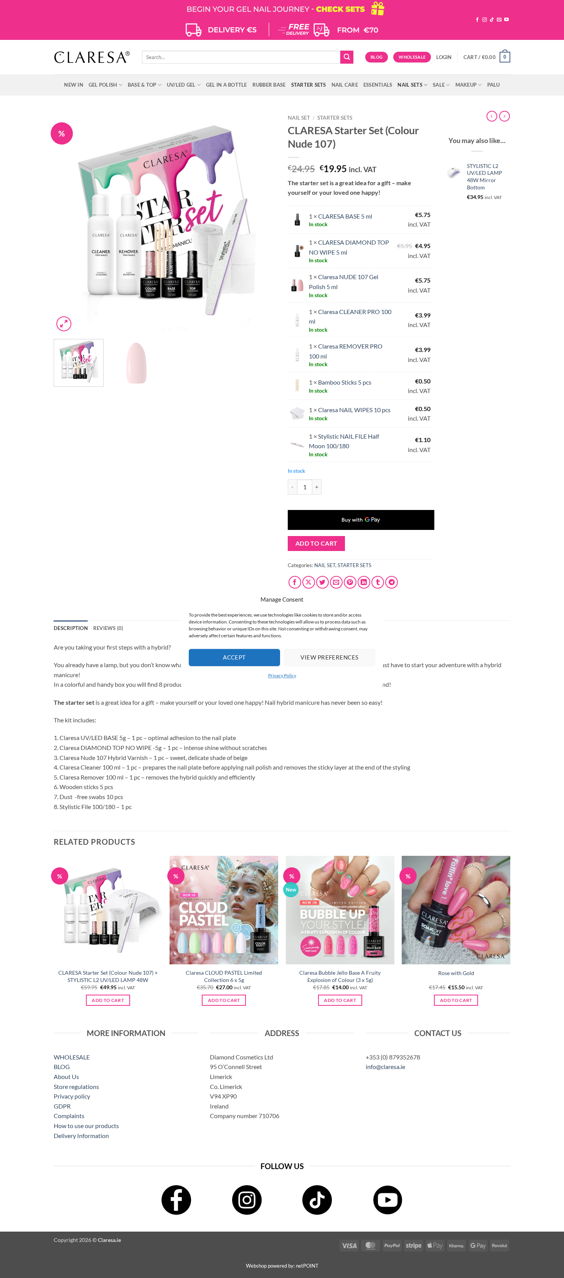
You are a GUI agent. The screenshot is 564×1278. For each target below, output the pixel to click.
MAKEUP (466, 85)
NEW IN (73, 85)
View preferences (329, 657)
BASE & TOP (142, 85)
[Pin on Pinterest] (350, 582)
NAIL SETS (409, 85)
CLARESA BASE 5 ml (345, 216)
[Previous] (68, 222)
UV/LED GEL (181, 85)
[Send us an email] (499, 20)
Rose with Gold (456, 973)
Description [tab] (71, 628)
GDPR (62, 1106)
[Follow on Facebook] (477, 20)
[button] (444, 57)
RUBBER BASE (269, 85)
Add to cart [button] (108, 1000)
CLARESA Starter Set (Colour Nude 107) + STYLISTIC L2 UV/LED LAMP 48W (108, 976)
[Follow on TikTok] (492, 20)
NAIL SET (299, 118)
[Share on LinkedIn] (364, 582)
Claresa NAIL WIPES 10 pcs (354, 409)
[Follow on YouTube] (506, 20)
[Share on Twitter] (322, 582)
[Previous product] (504, 116)
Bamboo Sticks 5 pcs (344, 382)
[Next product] (491, 116)
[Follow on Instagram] (484, 20)
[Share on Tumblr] (377, 582)
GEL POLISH (103, 85)
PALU (493, 85)
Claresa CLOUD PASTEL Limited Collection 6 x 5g (224, 976)
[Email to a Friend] (336, 582)
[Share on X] (308, 582)
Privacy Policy (282, 675)
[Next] (262, 222)
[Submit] (346, 57)
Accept (234, 657)
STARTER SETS (308, 85)
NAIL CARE (344, 85)
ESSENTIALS (377, 85)
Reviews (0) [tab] (108, 628)
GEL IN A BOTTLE (226, 85)
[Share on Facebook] (295, 582)
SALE (439, 85)
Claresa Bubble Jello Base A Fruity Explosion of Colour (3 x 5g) (340, 976)
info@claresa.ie (385, 1066)
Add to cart (316, 543)
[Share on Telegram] (391, 582)
